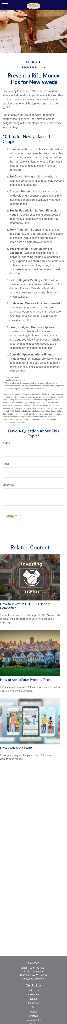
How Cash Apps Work (16, 748)
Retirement (33, 990)
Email (6, 464)
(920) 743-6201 (37, 967)
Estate (33, 998)
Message (8, 485)
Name (6, 442)
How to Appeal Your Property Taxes (25, 680)
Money (33, 1011)
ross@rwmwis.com (33, 978)
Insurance (33, 1003)
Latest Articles (33, 1020)
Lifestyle (33, 1015)
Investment (33, 994)
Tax (34, 1007)
